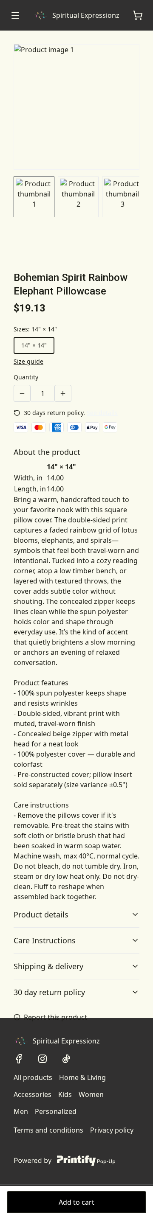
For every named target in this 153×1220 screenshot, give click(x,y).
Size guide (28, 361)
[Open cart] (137, 15)
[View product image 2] (78, 197)
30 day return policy (49, 992)
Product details (41, 914)
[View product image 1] (34, 197)
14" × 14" (34, 345)
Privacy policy (111, 1130)
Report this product (55, 1017)
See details (102, 413)
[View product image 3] (122, 197)
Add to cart (76, 1202)
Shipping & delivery (48, 966)
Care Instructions (45, 940)
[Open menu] (15, 15)
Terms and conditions (48, 1130)
